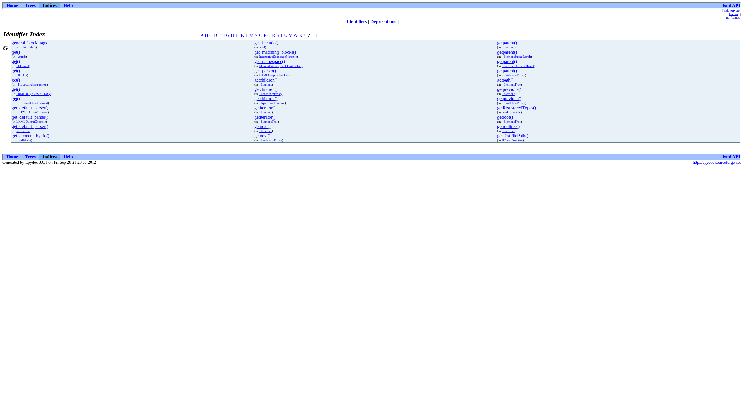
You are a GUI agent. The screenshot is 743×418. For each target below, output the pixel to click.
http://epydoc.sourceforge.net (717, 162)
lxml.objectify (511, 112)
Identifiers (357, 21)
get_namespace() (269, 61)
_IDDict (21, 75)
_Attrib (21, 56)
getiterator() (264, 107)
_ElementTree (511, 84)
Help (68, 5)
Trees (30, 5)
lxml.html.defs (26, 47)
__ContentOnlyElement (32, 103)
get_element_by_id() (30, 135)
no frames (733, 17)
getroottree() (508, 126)
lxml (262, 47)
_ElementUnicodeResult (518, 66)
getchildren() (265, 80)
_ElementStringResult (516, 56)
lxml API (731, 5)
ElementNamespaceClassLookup (280, 66)
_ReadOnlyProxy (513, 75)
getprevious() (509, 89)
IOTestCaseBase (512, 140)
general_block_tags (29, 42)
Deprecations (383, 21)
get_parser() (265, 70)
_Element (508, 47)
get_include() (266, 42)
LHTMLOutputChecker (32, 112)
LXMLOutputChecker (273, 75)
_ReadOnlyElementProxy (33, 94)
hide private (732, 10)
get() (16, 52)
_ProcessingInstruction (31, 84)
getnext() (262, 126)
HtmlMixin (23, 140)
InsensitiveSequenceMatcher (278, 56)
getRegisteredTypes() (516, 107)
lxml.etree (23, 131)
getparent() (507, 42)
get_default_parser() (30, 107)
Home (12, 5)
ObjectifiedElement (272, 103)
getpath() (505, 80)
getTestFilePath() (512, 135)
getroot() (505, 117)
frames (733, 14)
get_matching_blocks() (275, 52)
